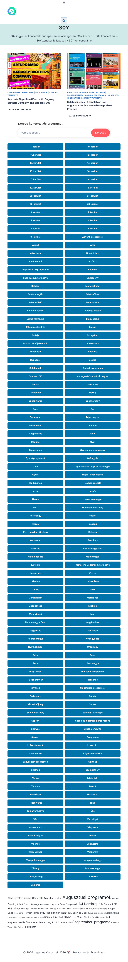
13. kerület (35, 163)
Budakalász (92, 343)
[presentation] (34, 71)
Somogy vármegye (92, 98)
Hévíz (35, 507)
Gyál (92, 442)
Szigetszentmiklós (93, 753)
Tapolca (35, 786)
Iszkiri (64, 913)
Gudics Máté (101, 909)
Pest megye (92, 663)
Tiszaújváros (35, 802)
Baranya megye (92, 310)
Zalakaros (92, 876)
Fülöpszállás (35, 433)
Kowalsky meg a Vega (34, 917)
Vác (35, 819)
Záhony (35, 868)
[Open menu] (64, 2)
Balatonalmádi (92, 286)
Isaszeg (93, 524)
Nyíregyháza (92, 638)
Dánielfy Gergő (21, 908)
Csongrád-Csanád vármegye (92, 376)
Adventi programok (92, 236)
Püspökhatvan (35, 679)
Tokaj (93, 802)
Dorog (92, 392)
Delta (62, 904)
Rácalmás (92, 679)
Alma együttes (15, 898)
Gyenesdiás (35, 450)
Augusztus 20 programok (80, 92)
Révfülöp (35, 687)
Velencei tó (92, 843)
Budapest (35, 359)
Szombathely (93, 770)
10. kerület (92, 146)
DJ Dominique (89, 904)
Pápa (92, 655)
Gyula (35, 474)
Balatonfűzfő (35, 302)
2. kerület (93, 187)
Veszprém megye (35, 860)
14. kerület (92, 163)
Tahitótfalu (92, 778)
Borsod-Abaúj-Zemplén (35, 343)
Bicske (92, 327)
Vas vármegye (35, 835)
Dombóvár (35, 392)
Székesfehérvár (35, 745)
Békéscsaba (92, 318)
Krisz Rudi (58, 917)
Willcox (21, 927)
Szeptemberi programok (92, 922)
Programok (41, 92)
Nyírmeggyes (35, 646)
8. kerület (93, 228)
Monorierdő (35, 614)
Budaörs (92, 351)
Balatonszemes (75, 95)
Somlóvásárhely (35, 712)
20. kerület (35, 195)
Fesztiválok (13, 92)
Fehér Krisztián (72, 909)
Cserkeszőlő (35, 376)
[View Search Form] (64, 21)
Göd (92, 433)
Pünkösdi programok (92, 671)
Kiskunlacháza (35, 556)
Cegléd (92, 359)
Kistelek (35, 564)
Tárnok (92, 786)
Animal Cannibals (33, 898)
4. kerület (93, 212)
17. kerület (35, 179)
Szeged (35, 737)
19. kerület (35, 187)
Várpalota (92, 827)
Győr (35, 466)
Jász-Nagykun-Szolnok (35, 532)
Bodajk (35, 335)
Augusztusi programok (86, 897)
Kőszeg (92, 573)
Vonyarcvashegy (93, 860)
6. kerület (93, 220)
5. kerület (35, 220)
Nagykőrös (35, 630)
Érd (92, 409)
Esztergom (35, 417)
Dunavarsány (93, 401)
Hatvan (35, 491)
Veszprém (92, 852)
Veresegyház (35, 852)
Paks (35, 655)
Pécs (35, 663)
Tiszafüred (92, 794)
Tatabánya (35, 794)
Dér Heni (33, 909)
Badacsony (92, 277)
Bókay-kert (92, 335)
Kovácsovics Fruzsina (16, 917)
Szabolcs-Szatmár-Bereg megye (92, 720)
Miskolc (92, 605)
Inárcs (35, 524)
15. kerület (35, 171)
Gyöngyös (92, 458)
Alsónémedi (35, 261)
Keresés (100, 132)
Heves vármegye (92, 499)
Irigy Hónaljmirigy (50, 912)
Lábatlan (35, 581)
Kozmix (48, 917)
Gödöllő (35, 442)
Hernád (92, 491)
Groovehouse (87, 908)
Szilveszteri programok (35, 761)
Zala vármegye (92, 868)
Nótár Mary (25, 922)
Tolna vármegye (35, 811)
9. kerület (35, 236)
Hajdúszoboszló (92, 483)
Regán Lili (52, 922)
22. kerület (35, 204)
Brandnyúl (12, 904)
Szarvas (35, 728)
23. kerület (92, 204)
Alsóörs (92, 261)
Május (80, 917)
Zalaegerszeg (35, 876)
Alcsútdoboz (92, 253)
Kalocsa (92, 532)
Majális (35, 589)
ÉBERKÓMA (30, 927)
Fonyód (93, 425)
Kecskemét (35, 540)
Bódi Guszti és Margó (29, 904)
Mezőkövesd (35, 605)
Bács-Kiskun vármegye (35, 277)
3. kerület (35, 212)
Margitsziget (35, 597)
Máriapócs (92, 597)
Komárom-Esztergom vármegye (93, 564)
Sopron (35, 720)
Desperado (72, 904)
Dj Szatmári (107, 904)
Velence (35, 843)
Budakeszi (35, 351)
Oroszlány (92, 646)
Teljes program (19, 109)
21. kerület (92, 195)
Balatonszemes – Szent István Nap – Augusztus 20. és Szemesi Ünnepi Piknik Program (90, 106)
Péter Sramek (40, 922)
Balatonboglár (35, 294)
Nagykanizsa (92, 622)
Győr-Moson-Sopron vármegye (93, 466)
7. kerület (35, 228)
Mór (92, 614)
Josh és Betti (80, 912)
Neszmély (92, 630)
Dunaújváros (35, 401)
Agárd (35, 245)
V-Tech (116, 922)
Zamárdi (35, 884)
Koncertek (28, 92)
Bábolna (92, 269)
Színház (92, 761)
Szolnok (35, 770)
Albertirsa (35, 253)
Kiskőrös (35, 548)
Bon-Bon (116, 898)
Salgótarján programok (92, 687)
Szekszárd (92, 745)
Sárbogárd (35, 696)
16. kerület (92, 171)
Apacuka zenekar (53, 898)
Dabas (35, 384)
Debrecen (92, 384)
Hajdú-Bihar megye (92, 474)
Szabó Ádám (64, 922)
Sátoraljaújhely (35, 704)
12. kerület (92, 154)
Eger (35, 409)
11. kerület (35, 154)
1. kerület (35, 146)
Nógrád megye (35, 638)
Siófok (92, 704)
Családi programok (95, 95)
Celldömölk (35, 368)
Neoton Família (91, 917)
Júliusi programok (96, 913)
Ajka (92, 245)
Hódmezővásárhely (92, 507)
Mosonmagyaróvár (35, 622)
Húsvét (92, 515)
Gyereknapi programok (92, 450)
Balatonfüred (93, 294)
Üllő (93, 811)
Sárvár (92, 696)
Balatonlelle (92, 302)
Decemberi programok (49, 904)
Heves (35, 499)
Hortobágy (35, 515)
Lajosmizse (92, 581)
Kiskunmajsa (92, 556)
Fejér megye (92, 417)
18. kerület (92, 179)
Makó (93, 589)
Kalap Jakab (112, 912)
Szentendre (35, 753)
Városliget (92, 819)
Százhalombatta (92, 728)
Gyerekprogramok (35, 458)
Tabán (35, 778)
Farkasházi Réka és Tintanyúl (51, 909)
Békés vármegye (35, 318)
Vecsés (92, 835)
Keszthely (92, 540)
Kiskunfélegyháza (92, 548)
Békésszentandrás (35, 327)
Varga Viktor (12, 927)
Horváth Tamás (31, 913)
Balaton (100, 92)
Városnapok (35, 827)
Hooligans (18, 913)
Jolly (70, 913)
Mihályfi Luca (70, 917)
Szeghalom (93, 737)
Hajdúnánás (35, 483)
